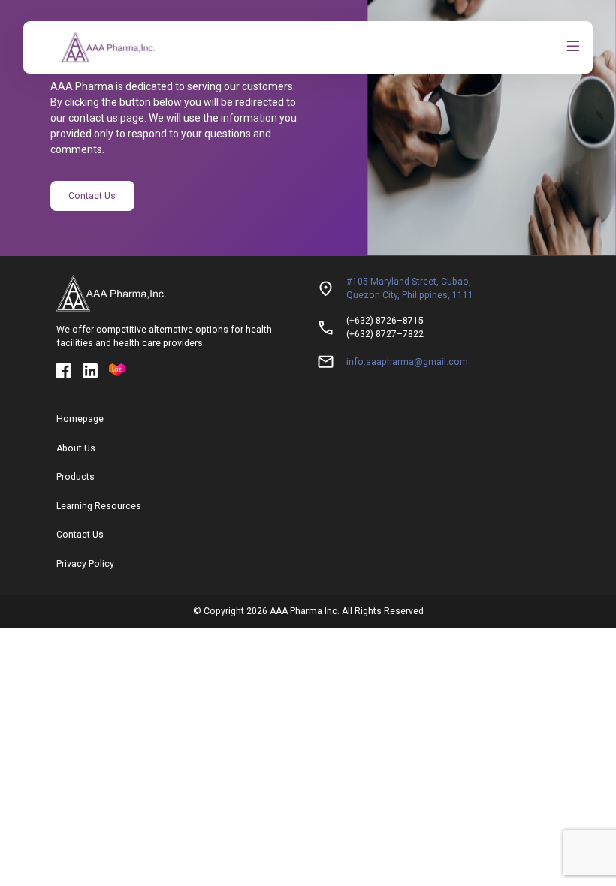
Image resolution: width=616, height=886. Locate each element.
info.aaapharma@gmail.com (407, 362)
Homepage (80, 419)
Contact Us (92, 196)
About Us (75, 448)
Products (75, 477)
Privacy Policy (85, 564)
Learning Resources (98, 506)
